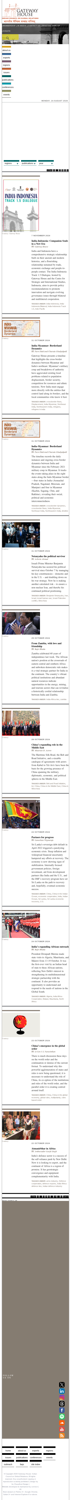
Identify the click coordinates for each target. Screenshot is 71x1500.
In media (21, 26)
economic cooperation (47, 896)
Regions (6, 65)
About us (6, 50)
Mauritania (53, 999)
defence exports (49, 1184)
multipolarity (56, 1097)
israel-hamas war (44, 598)
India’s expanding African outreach (50, 946)
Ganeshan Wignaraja (44, 840)
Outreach (8, 1464)
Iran (66, 596)
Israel (34, 598)
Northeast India (38, 511)
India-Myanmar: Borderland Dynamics (47, 347)
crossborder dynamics (55, 506)
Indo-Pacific (40, 309)
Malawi (45, 999)
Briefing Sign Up (51, 26)
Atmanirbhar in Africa (43, 1148)
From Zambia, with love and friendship (47, 645)
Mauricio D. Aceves (43, 750)
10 (55, 1196)
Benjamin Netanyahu (55, 596)
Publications (6, 80)
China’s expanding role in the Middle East (47, 746)
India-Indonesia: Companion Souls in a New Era (50, 242)
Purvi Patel (39, 351)
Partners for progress (43, 837)
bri (33, 786)
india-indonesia (52, 304)
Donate (7, 31)
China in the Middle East (50, 786)
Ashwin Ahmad (41, 559)
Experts (6, 58)
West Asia (42, 601)
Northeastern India (44, 407)
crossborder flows (54, 402)
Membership (9, 26)
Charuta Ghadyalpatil (57, 351)
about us (22, 1450)
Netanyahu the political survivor (49, 556)
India (60, 896)
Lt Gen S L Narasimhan (45, 1051)
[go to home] (20, 22)
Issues (6, 72)
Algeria (49, 996)
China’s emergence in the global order (48, 1047)
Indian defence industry (52, 1186)
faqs (22, 1464)
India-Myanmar (50, 404)
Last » (66, 1196)
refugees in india (38, 409)
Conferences (6, 87)
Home (8, 1450)
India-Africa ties (52, 699)
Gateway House (41, 246)
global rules (45, 1097)
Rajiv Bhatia (40, 649)
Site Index (35, 1464)
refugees (56, 407)
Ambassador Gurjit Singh (46, 1151)
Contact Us (34, 26)
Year (41, 163)
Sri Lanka (42, 899)
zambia (63, 699)
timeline (65, 511)
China (37, 786)
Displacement (37, 404)
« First (49, 170)
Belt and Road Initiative (55, 783)
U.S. (42, 901)
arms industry (52, 1181)
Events (6, 94)
